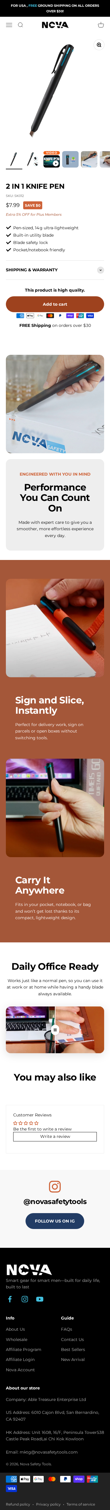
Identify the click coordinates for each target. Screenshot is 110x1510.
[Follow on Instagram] (25, 1299)
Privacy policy (48, 1504)
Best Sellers (73, 1349)
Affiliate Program (23, 1349)
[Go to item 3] (51, 162)
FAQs (66, 1329)
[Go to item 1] (14, 160)
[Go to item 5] (89, 160)
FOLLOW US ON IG (55, 1221)
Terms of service (81, 1504)
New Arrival (73, 1359)
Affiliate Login (20, 1359)
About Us (15, 1329)
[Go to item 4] (70, 160)
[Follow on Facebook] (10, 1299)
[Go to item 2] (33, 160)
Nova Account (20, 1369)
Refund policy (18, 1504)
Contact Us (72, 1339)
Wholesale (16, 1339)
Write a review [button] (55, 1136)
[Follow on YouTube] (40, 1299)
